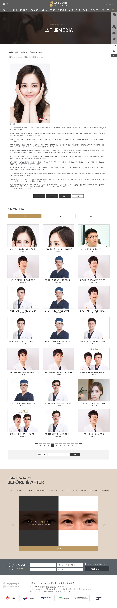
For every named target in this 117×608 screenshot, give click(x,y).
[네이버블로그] (114, 27)
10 (76, 445)
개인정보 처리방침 (42, 583)
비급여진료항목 (69, 583)
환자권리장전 (53, 583)
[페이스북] (114, 21)
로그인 (105, 4)
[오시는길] (114, 51)
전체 (24, 216)
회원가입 (111, 4)
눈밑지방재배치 (41, 490)
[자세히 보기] (102, 564)
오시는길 (61, 583)
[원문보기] (12, 124)
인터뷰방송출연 (58, 216)
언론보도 (92, 216)
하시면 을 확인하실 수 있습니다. (38, 523)
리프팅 (75, 490)
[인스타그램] (114, 15)
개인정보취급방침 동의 (93, 564)
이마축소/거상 (53, 490)
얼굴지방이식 (20, 490)
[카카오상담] (114, 39)
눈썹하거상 (93, 490)
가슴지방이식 (105, 490)
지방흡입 (83, 490)
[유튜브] (114, 33)
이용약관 (33, 583)
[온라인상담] (114, 45)
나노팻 (30, 490)
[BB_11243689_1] (30, 93)
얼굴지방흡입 (62, 10)
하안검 (10, 490)
